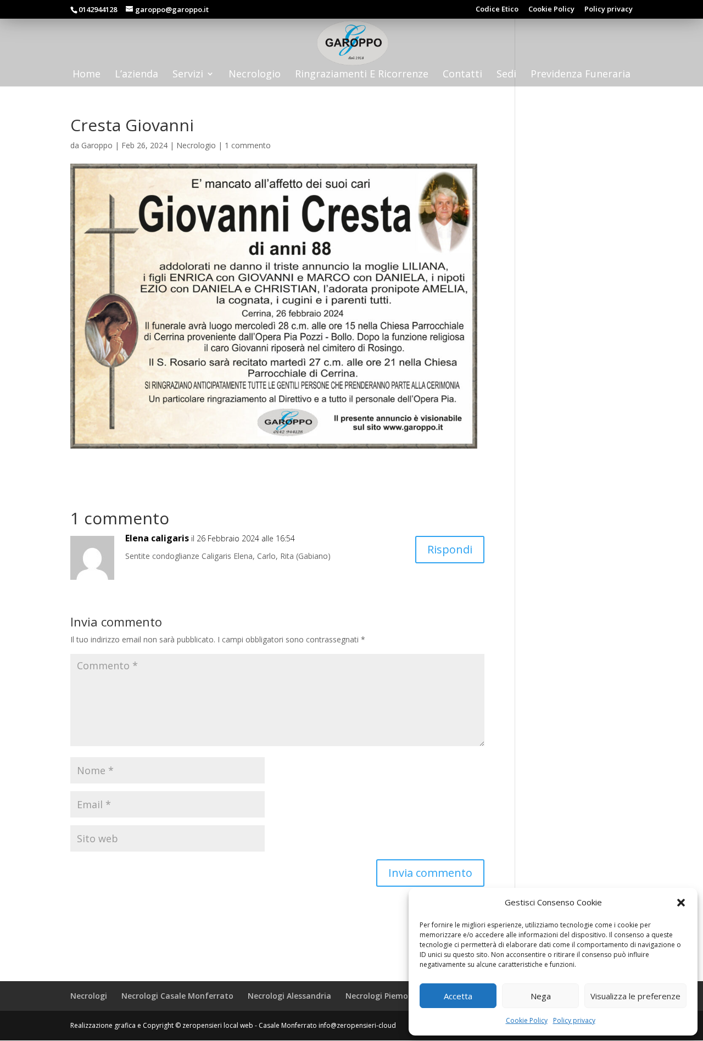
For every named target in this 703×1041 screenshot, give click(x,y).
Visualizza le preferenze (635, 995)
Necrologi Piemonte (383, 995)
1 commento (248, 145)
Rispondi (449, 549)
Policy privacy (574, 1020)
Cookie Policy (527, 1020)
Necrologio (196, 145)
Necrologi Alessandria (289, 995)
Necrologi (88, 995)
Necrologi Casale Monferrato (177, 995)
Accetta (458, 995)
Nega (541, 995)
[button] (681, 902)
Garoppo (97, 145)
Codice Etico (497, 9)
